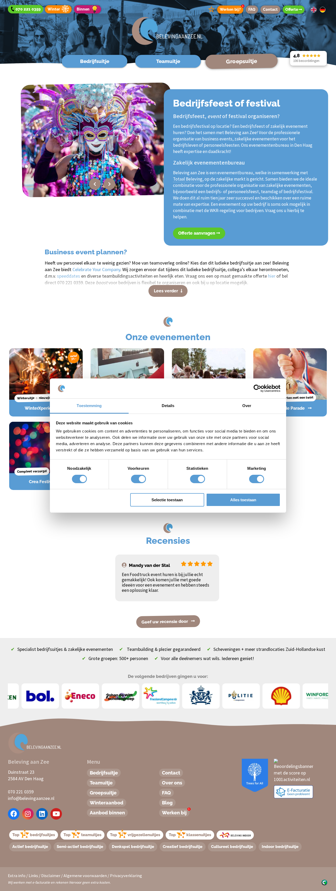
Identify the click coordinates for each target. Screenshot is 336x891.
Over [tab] (246, 405)
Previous (95, 184)
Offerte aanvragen (197, 233)
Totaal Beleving (187, 179)
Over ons (172, 782)
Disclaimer (50, 875)
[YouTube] (56, 814)
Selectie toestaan (167, 500)
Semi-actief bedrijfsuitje (80, 846)
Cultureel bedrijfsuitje (232, 846)
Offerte (292, 9)
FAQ (251, 9)
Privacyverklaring (126, 875)
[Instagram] (28, 814)
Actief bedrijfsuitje (30, 846)
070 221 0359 (21, 792)
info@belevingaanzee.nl (31, 798)
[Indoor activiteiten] (235, 835)
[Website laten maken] (324, 882)
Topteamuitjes (82, 834)
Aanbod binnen (107, 812)
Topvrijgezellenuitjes (135, 834)
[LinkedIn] (42, 814)
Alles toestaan (243, 500)
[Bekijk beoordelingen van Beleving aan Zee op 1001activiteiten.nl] (293, 770)
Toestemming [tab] (89, 405)
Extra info (16, 875)
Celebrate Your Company (96, 269)
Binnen (83, 9)
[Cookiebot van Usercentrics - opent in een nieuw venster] (257, 388)
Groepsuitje (241, 61)
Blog (167, 802)
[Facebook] (13, 814)
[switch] (132, 479)
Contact (270, 9)
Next (109, 184)
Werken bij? (231, 9)
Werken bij (176, 812)
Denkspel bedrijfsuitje (133, 846)
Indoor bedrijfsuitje (280, 846)
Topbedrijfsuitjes (33, 834)
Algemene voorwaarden (85, 875)
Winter (54, 9)
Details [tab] (168, 405)
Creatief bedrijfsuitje (182, 846)
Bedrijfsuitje (94, 61)
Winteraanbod (106, 802)
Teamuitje (168, 61)
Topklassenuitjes (190, 834)
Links (33, 875)
